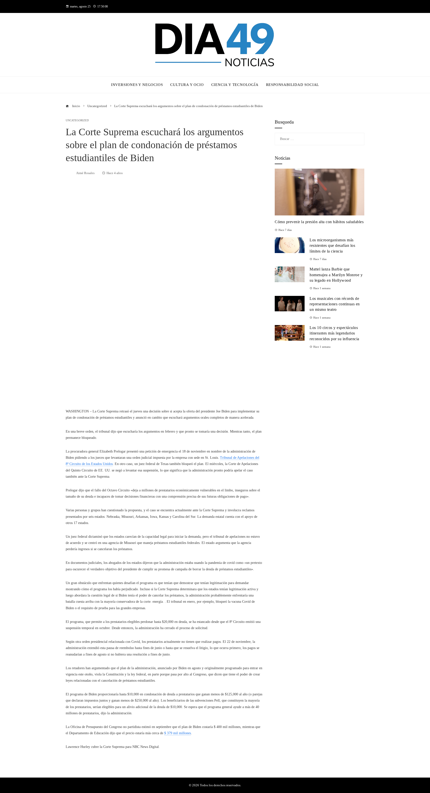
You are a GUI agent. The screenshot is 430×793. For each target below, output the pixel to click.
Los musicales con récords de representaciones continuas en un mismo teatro (335, 304)
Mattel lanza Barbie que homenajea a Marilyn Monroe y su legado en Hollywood (336, 274)
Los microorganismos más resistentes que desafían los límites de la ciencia (332, 245)
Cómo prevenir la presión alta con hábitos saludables (319, 222)
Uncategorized (77, 120)
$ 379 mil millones (177, 733)
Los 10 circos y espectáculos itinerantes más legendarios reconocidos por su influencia (334, 333)
